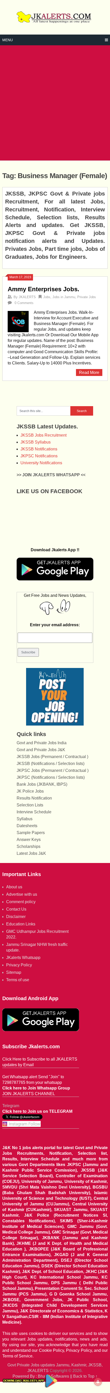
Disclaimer (16, 916)
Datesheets (27, 826)
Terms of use (17, 980)
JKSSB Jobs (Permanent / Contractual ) (52, 756)
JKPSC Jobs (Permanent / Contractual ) (53, 770)
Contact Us (16, 909)
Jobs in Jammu (63, 297)
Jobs (46, 297)
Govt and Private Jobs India (42, 743)
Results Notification (34, 798)
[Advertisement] (55, 103)
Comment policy (21, 902)
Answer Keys (29, 839)
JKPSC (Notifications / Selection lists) (51, 777)
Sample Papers (31, 832)
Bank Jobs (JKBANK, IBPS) (42, 784)
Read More (89, 372)
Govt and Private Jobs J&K (41, 750)
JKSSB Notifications (38, 449)
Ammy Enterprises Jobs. (43, 289)
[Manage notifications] (98, 1382)
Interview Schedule (34, 812)
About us (14, 887)
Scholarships (28, 846)
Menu (7, 40)
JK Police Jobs (30, 791)
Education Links (20, 924)
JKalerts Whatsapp (23, 957)
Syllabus (24, 819)
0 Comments (24, 303)
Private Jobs (86, 297)
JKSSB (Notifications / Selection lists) (50, 763)
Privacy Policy (19, 965)
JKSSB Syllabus (35, 442)
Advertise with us (21, 894)
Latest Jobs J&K (31, 853)
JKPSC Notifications (39, 456)
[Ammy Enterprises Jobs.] (18, 321)
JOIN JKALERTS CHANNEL (28, 1094)
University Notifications (41, 463)
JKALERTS (27, 297)
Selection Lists (30, 805)
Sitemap (13, 972)
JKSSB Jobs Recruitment (43, 435)
